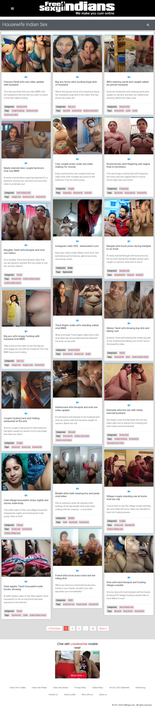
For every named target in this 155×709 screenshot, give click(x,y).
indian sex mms (91, 110)
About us (103, 694)
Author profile (69, 694)
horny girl (16, 529)
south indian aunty (31, 278)
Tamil (19, 275)
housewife (76, 110)
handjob (139, 275)
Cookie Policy (97, 687)
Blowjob (71, 432)
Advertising (140, 687)
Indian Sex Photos (39, 687)
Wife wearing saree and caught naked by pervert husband (127, 83)
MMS (70, 600)
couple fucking (18, 110)
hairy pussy (130, 192)
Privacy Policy (80, 687)
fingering (67, 192)
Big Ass (71, 106)
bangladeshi (120, 275)
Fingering (124, 188)
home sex (26, 447)
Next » (103, 628)
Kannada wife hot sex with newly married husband (125, 411)
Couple (71, 188)
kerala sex (79, 354)
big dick (66, 110)
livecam (88, 192)
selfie (25, 615)
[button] (12, 8)
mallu (88, 354)
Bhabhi (71, 518)
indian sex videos (63, 440)
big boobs (119, 192)
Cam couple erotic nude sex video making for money (74, 165)
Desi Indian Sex (23, 192)
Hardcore (16, 447)
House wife (22, 106)
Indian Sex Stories (60, 687)
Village (20, 525)
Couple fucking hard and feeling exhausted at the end (22, 420)
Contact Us (53, 694)
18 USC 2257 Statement (119, 687)
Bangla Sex (124, 270)
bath (65, 522)
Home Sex (124, 435)
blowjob (118, 611)
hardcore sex (32, 110)
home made (82, 604)
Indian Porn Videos (18, 687)
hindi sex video (11, 114)
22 (93, 628)
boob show (128, 611)
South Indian (73, 350)
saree (134, 110)
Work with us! (87, 694)
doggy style (28, 365)
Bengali (130, 275)
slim (128, 357)
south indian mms (13, 283)
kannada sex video (115, 443)
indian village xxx (12, 533)
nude (128, 110)
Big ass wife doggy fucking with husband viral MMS (22, 337)
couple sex (16, 197)
